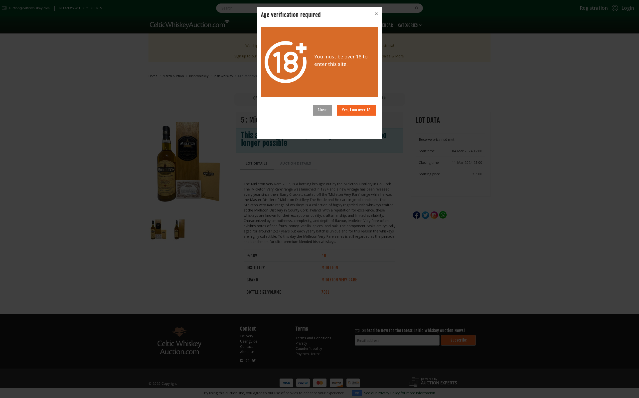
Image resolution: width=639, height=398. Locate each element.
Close (322, 110)
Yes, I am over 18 (356, 110)
